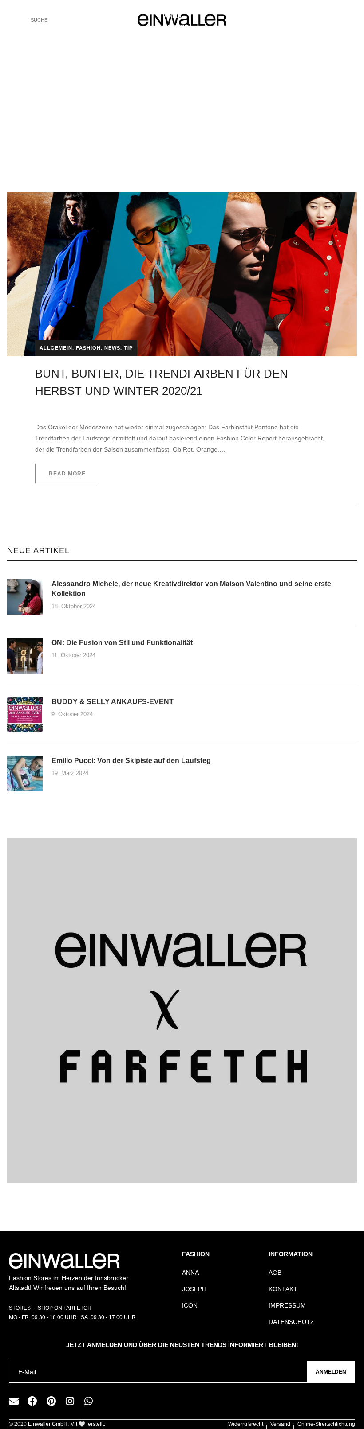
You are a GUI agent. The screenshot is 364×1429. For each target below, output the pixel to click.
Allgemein (56, 347)
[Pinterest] (51, 1401)
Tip (128, 347)
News (112, 347)
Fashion (88, 347)
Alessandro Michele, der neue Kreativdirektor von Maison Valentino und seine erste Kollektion (191, 588)
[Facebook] (32, 1401)
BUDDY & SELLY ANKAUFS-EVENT (112, 701)
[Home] (129, 143)
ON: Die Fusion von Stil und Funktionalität (122, 642)
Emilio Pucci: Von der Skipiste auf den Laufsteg (131, 760)
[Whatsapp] (88, 1401)
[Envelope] (14, 1401)
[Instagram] (70, 1401)
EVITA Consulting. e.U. (66, 408)
